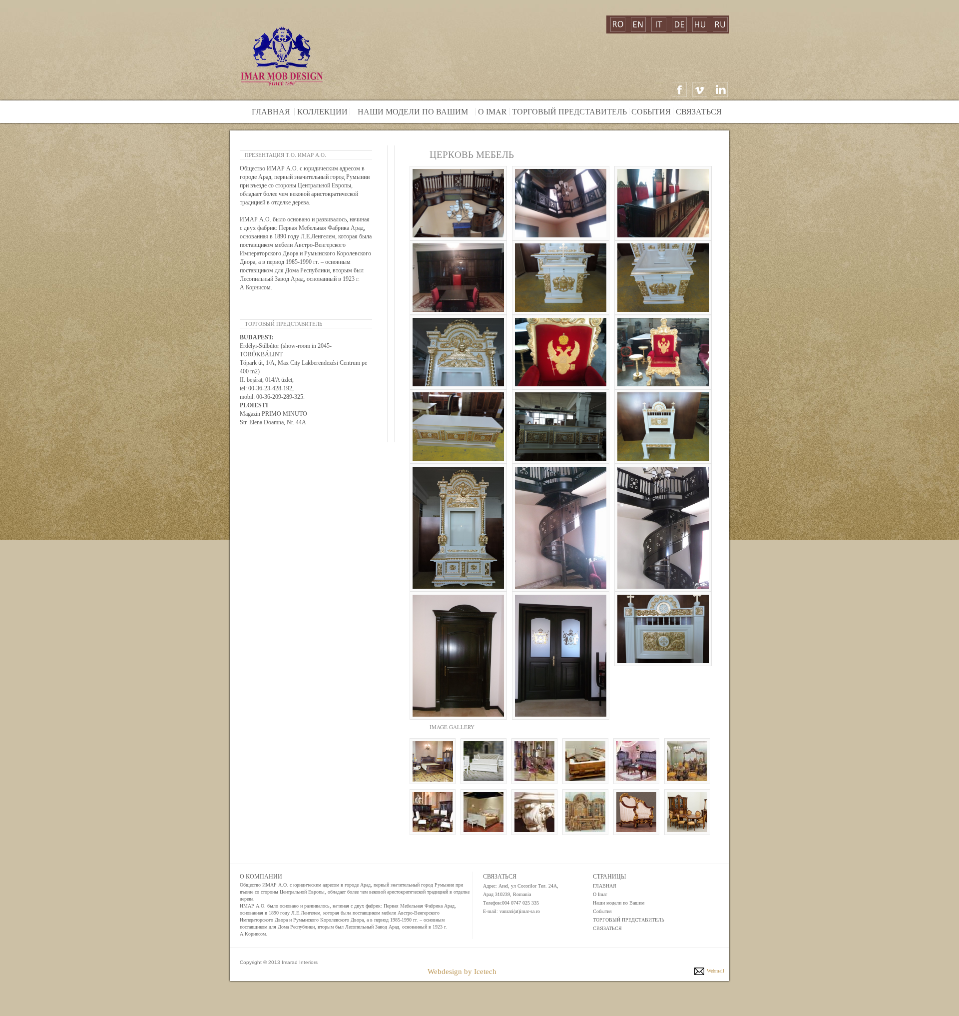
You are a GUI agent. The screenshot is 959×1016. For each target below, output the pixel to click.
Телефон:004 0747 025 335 (511, 903)
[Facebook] (679, 89)
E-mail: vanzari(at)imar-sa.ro (511, 911)
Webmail (715, 971)
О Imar (491, 111)
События (651, 111)
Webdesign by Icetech (462, 972)
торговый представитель (569, 111)
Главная (271, 111)
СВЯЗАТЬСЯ (607, 928)
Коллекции (321, 111)
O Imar (600, 894)
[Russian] (720, 24)
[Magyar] (700, 24)
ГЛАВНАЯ (604, 886)
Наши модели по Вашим (409, 111)
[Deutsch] (679, 24)
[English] (638, 24)
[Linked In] (720, 89)
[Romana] (618, 24)
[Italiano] (659, 24)
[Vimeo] (700, 89)
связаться (699, 111)
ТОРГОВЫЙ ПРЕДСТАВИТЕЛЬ (628, 920)
